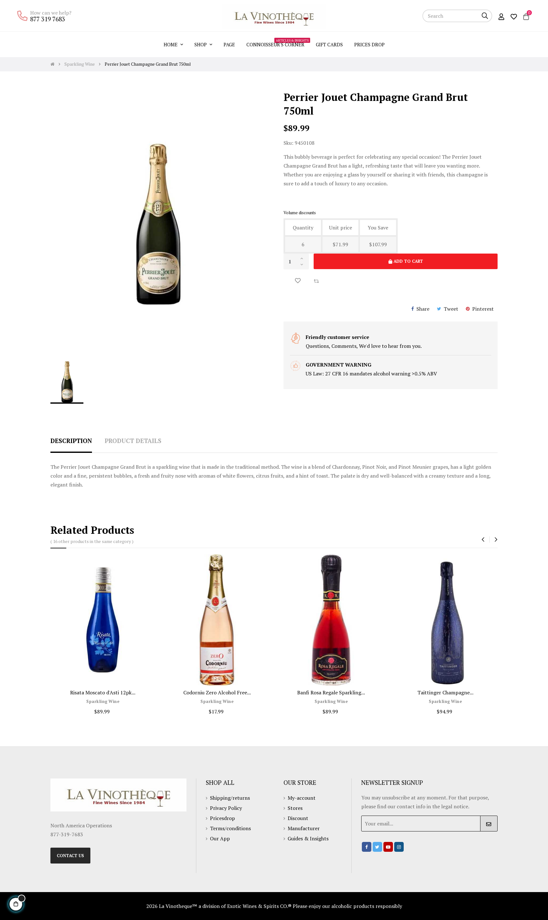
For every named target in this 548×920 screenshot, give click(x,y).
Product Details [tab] (133, 441)
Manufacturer (304, 828)
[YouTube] (388, 847)
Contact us (70, 855)
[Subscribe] (489, 823)
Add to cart (407, 261)
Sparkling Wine (102, 701)
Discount (298, 818)
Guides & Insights (308, 838)
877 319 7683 (47, 19)
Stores (295, 807)
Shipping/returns (230, 797)
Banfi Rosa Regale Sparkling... (331, 692)
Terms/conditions (230, 828)
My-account (302, 797)
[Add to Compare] (316, 280)
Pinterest (483, 308)
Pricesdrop (222, 818)
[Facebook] (366, 847)
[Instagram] (399, 847)
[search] (485, 16)
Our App (220, 838)
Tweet (451, 308)
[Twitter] (377, 847)
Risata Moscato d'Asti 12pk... (102, 692)
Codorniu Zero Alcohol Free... (217, 692)
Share (422, 308)
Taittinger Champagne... (445, 692)
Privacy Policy (226, 807)
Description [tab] (71, 441)
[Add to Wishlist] (297, 281)
